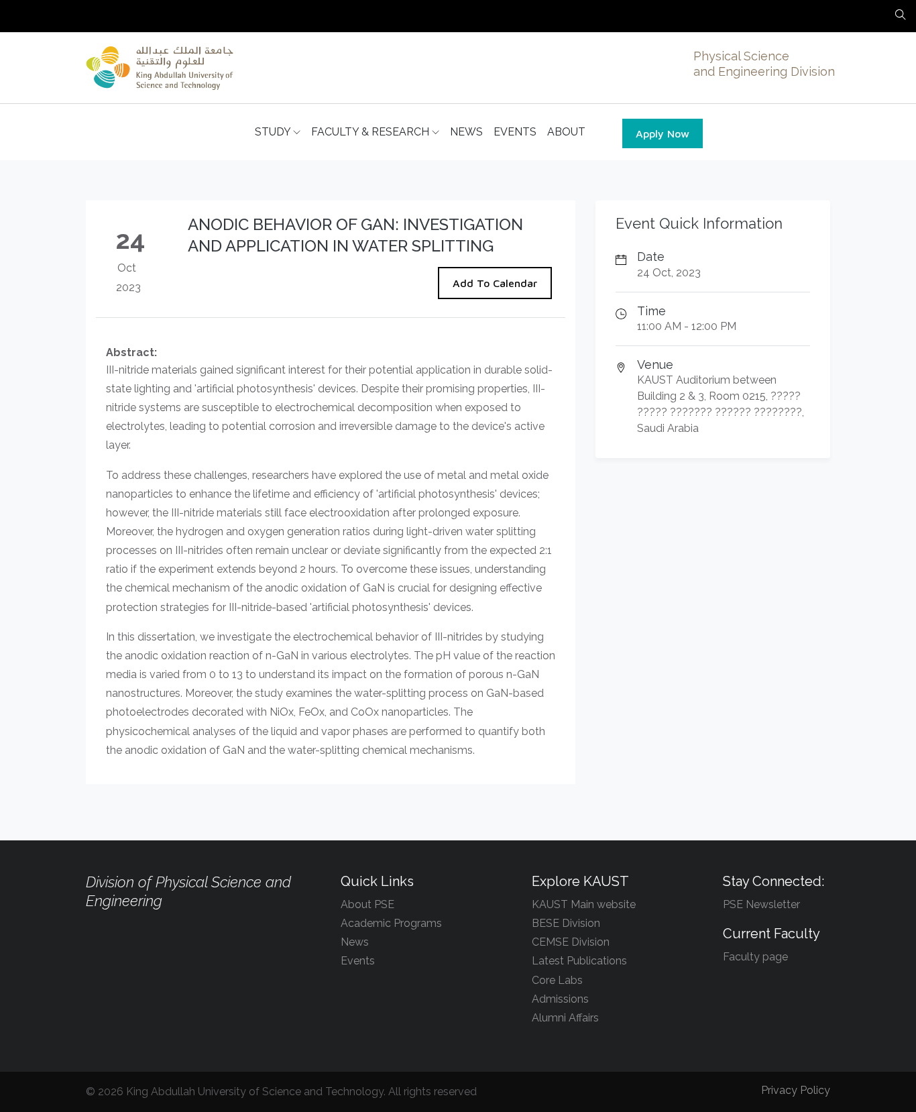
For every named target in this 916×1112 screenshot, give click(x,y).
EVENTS (515, 131)
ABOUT (566, 131)
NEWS (466, 131)
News (355, 942)
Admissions (560, 999)
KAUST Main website (584, 904)
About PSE (367, 904)
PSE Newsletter (761, 904)
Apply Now (662, 133)
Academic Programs (391, 923)
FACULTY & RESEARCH (371, 131)
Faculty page (755, 956)
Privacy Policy (795, 1090)
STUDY (274, 131)
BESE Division (566, 923)
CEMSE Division (571, 942)
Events (358, 960)
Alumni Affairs (565, 1017)
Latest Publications (579, 960)
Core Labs (557, 980)
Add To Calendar (495, 283)
